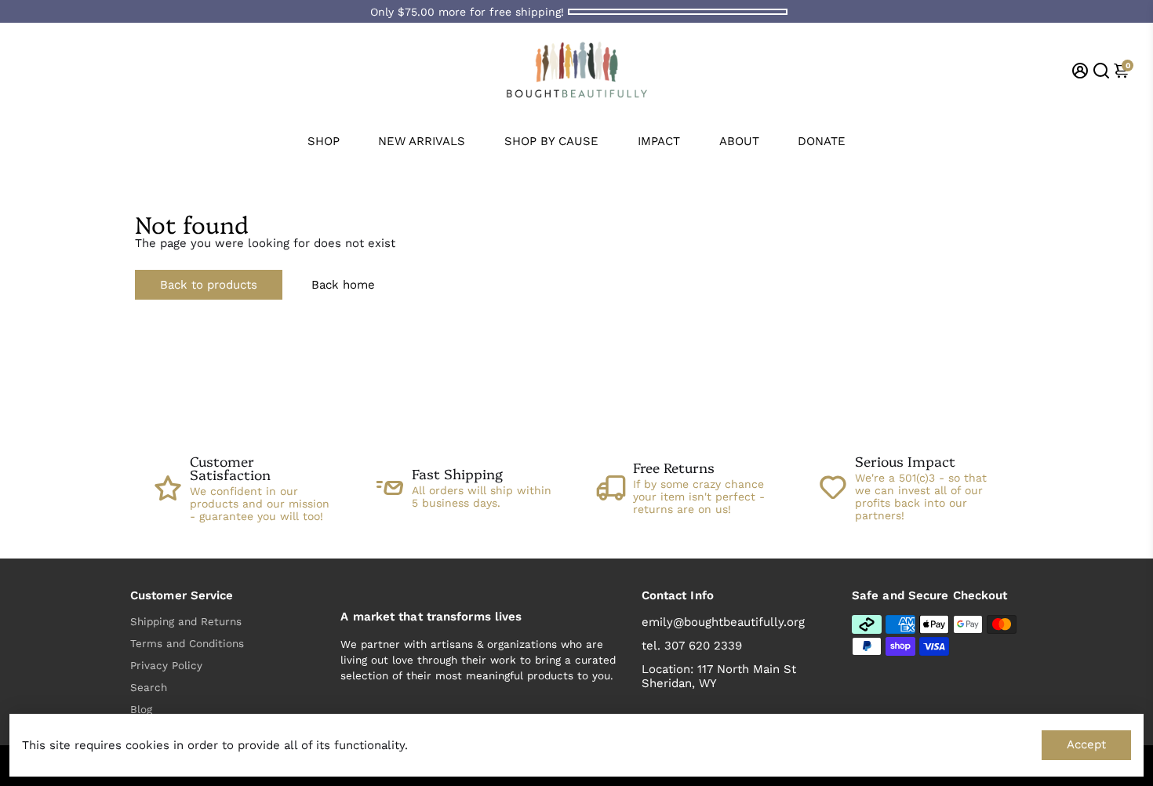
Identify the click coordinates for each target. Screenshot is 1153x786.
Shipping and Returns (186, 621)
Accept (1086, 744)
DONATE (822, 141)
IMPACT (659, 141)
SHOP (323, 141)
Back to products (208, 285)
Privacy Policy (166, 665)
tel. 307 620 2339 (692, 646)
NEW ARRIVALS (421, 141)
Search (148, 687)
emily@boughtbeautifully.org (723, 622)
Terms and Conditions (187, 643)
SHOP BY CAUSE (551, 141)
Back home (343, 285)
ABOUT (739, 141)
